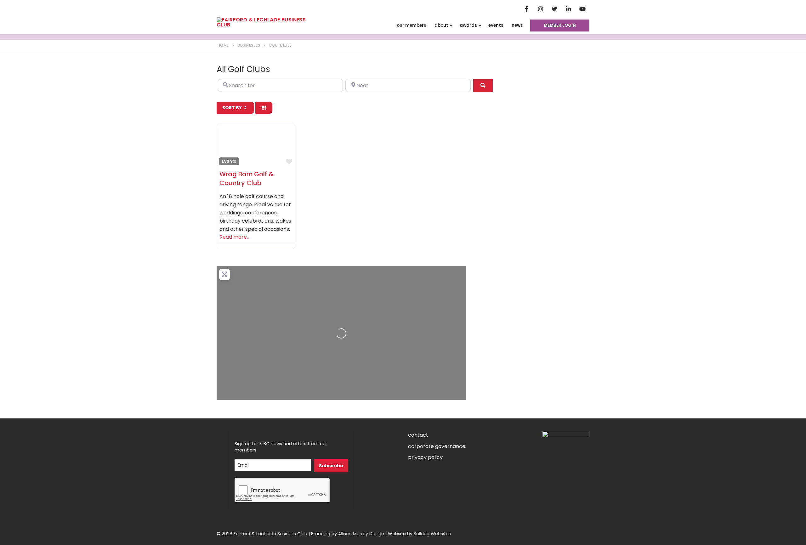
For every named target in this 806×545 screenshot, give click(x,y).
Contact (418, 435)
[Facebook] (526, 8)
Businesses (249, 45)
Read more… (234, 237)
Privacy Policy (425, 457)
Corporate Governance (436, 446)
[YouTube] (582, 8)
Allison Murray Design (361, 534)
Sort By (232, 108)
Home (223, 45)
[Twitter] (554, 8)
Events (229, 161)
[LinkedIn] (568, 8)
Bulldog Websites (432, 534)
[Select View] (263, 107)
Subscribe (331, 466)
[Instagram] (541, 8)
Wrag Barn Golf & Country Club (246, 178)
